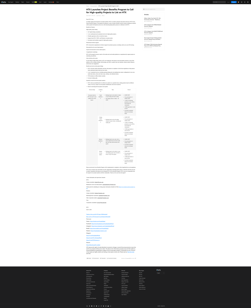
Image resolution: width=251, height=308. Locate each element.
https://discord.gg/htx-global (93, 245)
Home (87, 6)
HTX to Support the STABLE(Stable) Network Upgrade (152, 25)
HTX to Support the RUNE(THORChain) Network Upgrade (153, 32)
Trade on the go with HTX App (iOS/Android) (96, 214)
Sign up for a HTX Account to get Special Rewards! (98, 216)
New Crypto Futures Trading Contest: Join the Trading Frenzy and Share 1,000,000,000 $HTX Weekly (153, 38)
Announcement (93, 6)
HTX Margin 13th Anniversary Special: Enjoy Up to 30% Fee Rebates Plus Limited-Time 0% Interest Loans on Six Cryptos (153, 45)
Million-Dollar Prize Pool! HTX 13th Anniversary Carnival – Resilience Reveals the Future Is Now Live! (152, 19)
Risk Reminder (131, 252)
